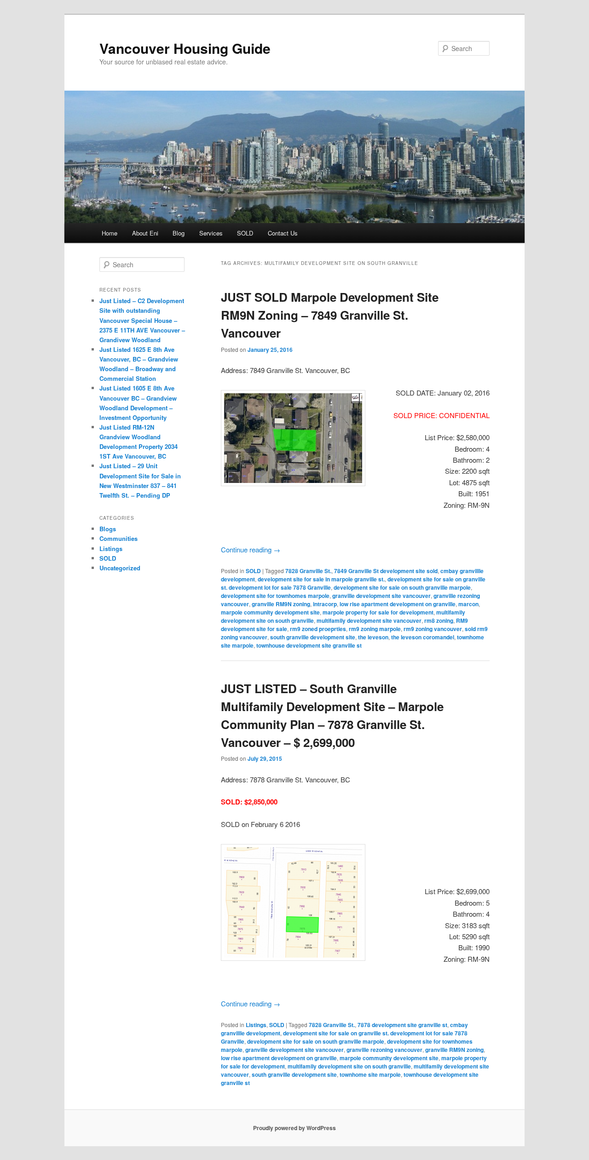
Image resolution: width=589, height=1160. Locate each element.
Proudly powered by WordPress (294, 1128)
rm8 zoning (438, 620)
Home (109, 233)
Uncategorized (119, 567)
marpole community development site (270, 612)
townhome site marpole (370, 1074)
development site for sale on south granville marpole (402, 587)
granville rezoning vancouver (384, 1049)
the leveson (373, 637)
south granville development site (312, 637)
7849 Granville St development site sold (386, 571)
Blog (179, 233)
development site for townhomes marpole (275, 595)
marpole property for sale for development (378, 612)
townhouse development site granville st (309, 645)
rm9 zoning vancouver (433, 629)
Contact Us (283, 233)
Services (211, 233)
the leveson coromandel (422, 637)
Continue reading (250, 549)
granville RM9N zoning (281, 604)
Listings (256, 1025)
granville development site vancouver (381, 595)
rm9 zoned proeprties (318, 629)
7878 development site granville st (402, 1025)
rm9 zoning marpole (375, 629)
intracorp (325, 604)
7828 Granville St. (308, 571)
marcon (468, 604)
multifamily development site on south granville (349, 1066)
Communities (118, 538)
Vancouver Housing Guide (185, 48)
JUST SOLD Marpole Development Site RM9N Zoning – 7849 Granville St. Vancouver (330, 314)
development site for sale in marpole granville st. (321, 579)
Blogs (107, 528)
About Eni (145, 233)
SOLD (245, 233)
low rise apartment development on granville (398, 604)
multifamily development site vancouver (369, 620)
